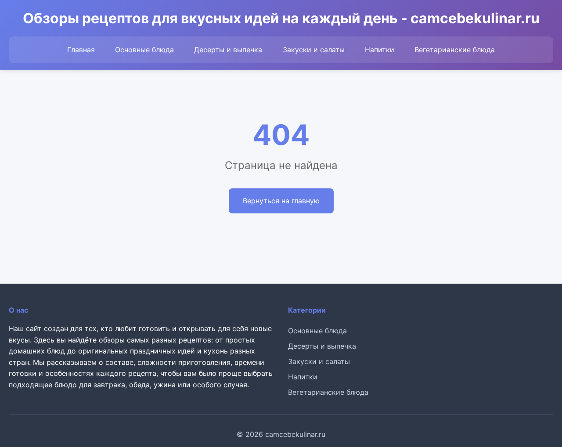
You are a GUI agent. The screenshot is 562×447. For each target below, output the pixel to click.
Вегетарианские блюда (454, 49)
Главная (81, 49)
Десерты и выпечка (228, 49)
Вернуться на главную (281, 200)
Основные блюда (144, 49)
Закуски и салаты (314, 49)
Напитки (379, 49)
